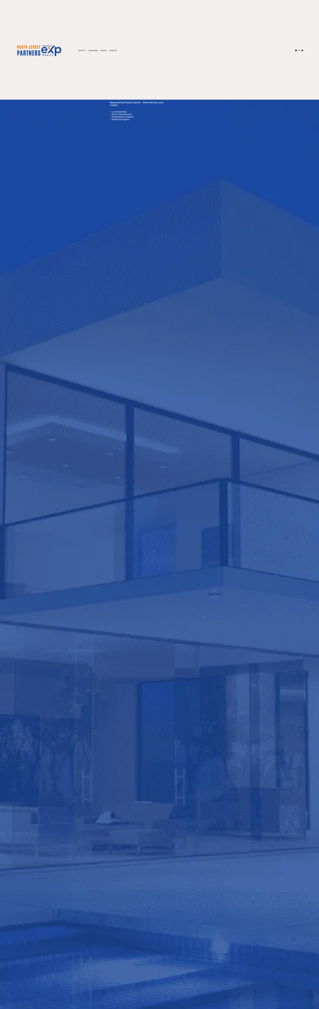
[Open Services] (85, 50)
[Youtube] (302, 50)
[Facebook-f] (299, 50)
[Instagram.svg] (296, 50)
